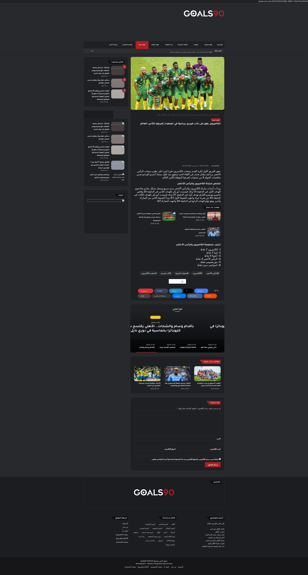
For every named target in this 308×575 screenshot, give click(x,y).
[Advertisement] (130, 22)
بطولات (196, 45)
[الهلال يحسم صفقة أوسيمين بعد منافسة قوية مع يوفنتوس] (177, 373)
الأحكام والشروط (122, 538)
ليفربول (160, 540)
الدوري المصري (144, 528)
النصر (165, 532)
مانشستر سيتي (150, 540)
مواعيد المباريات (127, 45)
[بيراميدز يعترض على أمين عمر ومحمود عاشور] (117, 178)
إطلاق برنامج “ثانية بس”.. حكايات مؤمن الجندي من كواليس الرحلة (191, 51)
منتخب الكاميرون (148, 273)
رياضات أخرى (113, 45)
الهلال (158, 532)
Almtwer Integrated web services (159, 564)
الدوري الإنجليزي (150, 524)
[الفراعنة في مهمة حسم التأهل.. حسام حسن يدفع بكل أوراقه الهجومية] (169, 216)
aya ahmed (215, 166)
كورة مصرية (208, 45)
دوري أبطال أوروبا (169, 536)
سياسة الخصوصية (122, 535)
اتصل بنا (125, 531)
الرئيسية (220, 45)
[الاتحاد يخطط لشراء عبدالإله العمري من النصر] (147, 373)
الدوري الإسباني (163, 524)
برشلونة (136, 532)
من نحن (125, 527)
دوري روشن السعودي (154, 536)
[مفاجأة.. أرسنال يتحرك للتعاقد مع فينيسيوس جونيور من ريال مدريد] (117, 70)
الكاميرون (197, 273)
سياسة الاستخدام (122, 542)
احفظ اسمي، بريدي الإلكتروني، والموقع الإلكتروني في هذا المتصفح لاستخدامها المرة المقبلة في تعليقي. (185, 459)
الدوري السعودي (157, 528)
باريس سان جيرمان (147, 532)
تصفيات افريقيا (181, 273)
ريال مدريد (141, 536)
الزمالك (172, 532)
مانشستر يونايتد (170, 545)
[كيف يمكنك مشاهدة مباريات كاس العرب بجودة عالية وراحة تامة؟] (214, 216)
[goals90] (203, 13)
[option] (177, 328)
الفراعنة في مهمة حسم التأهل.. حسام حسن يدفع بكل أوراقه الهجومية (148, 217)
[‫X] (165, 503)
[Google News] (177, 281)
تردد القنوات (169, 45)
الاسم (218, 439)
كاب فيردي (165, 273)
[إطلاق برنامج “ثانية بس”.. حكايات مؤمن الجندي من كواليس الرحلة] (117, 165)
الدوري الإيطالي (170, 528)
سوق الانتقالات (170, 540)
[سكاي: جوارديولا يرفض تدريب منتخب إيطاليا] (117, 83)
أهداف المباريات (183, 45)
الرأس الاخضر (212, 273)
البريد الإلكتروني (215, 449)
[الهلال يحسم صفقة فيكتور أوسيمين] (214, 231)
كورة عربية (142, 45)
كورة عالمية (155, 45)
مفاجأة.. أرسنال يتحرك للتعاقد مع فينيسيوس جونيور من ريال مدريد (100, 70)
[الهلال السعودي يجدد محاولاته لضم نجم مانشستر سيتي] (207, 373)
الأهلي (173, 524)
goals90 (144, 561)
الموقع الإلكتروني (170, 449)
